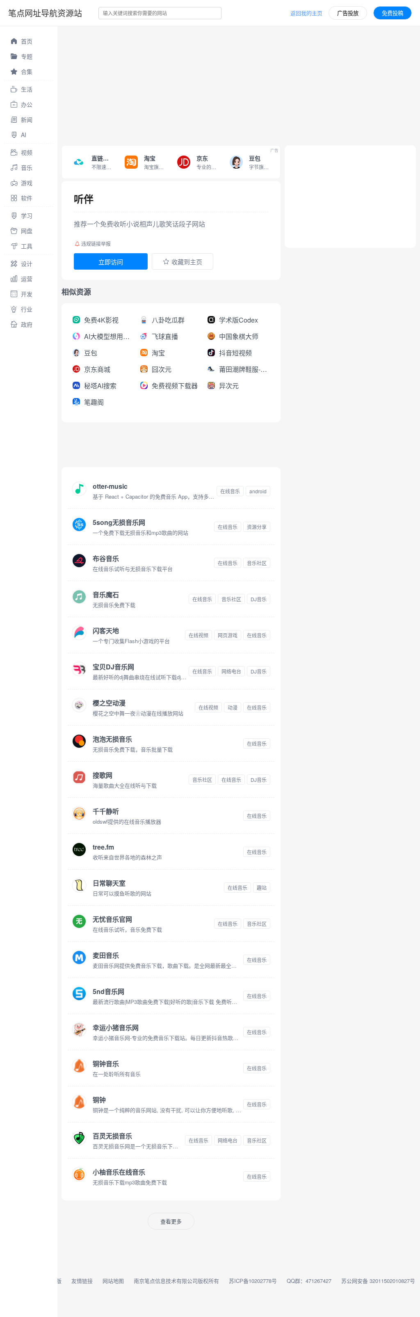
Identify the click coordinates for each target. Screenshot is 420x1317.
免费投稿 (392, 13)
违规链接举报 (96, 243)
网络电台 (231, 671)
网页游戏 (227, 635)
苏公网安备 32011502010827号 (378, 1281)
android (258, 491)
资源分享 (257, 526)
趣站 (262, 887)
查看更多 (171, 1221)
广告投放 (347, 13)
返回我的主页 (306, 13)
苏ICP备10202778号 (253, 1281)
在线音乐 (230, 491)
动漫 (232, 707)
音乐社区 (257, 562)
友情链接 (82, 1281)
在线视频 (198, 635)
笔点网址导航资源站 (45, 13)
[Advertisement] (238, 83)
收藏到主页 (186, 261)
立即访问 (110, 261)
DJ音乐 (259, 599)
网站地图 (113, 1281)
